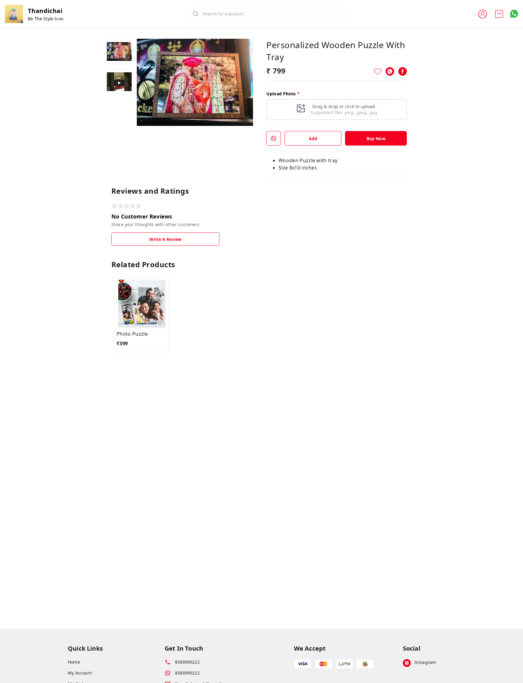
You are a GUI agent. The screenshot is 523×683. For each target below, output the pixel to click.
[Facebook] (402, 71)
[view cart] (499, 13)
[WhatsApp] (390, 71)
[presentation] (336, 109)
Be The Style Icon (46, 18)
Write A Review (165, 239)
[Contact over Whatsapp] (514, 14)
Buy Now (376, 138)
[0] (499, 13)
